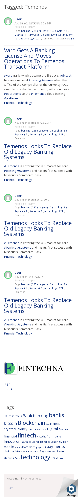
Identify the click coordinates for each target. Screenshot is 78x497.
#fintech (66, 75)
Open (32, 447)
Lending (55, 441)
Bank (27, 415)
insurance (26, 441)
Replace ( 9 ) (21, 134)
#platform (11, 98)
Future (57, 436)
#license (47, 80)
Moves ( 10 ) (37, 34)
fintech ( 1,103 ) (47, 31)
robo (36, 451)
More (25, 447)
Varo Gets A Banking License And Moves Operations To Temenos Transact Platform (34, 58)
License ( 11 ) (22, 34)
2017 (14, 416)
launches (45, 441)
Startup (60, 451)
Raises (18, 451)
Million (64, 441)
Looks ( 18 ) (60, 130)
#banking (35, 80)
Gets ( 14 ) (62, 31)
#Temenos (38, 94)
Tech (17, 458)
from (50, 436)
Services (51, 451)
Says (43, 451)
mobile (9, 447)
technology (35, 457)
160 (9, 416)
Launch (36, 441)
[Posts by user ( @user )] (8, 21)
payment (41, 447)
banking (40, 415)
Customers (34, 429)
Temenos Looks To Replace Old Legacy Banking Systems (38, 151)
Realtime (27, 451)
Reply (31, 27)
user (18, 19)
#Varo (8, 75)
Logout (8, 389)
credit (56, 424)
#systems (24, 171)
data (43, 429)
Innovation (12, 441)
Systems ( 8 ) (36, 134)
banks (56, 415)
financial (10, 436)
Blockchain (31, 422)
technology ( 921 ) (31, 38)
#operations (12, 94)
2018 (19, 416)
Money (18, 447)
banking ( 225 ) (29, 31)
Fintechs (41, 436)
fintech (27, 435)
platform (9, 451)
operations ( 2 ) (53, 34)
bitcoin (10, 423)
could (49, 423)
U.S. (53, 458)
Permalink (20, 27)
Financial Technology (18, 103)
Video (59, 458)
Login (7, 384)
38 (5, 416)
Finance (63, 429)
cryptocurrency (15, 429)
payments (56, 446)
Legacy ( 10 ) (46, 130)
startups (9, 458)
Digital (52, 428)
